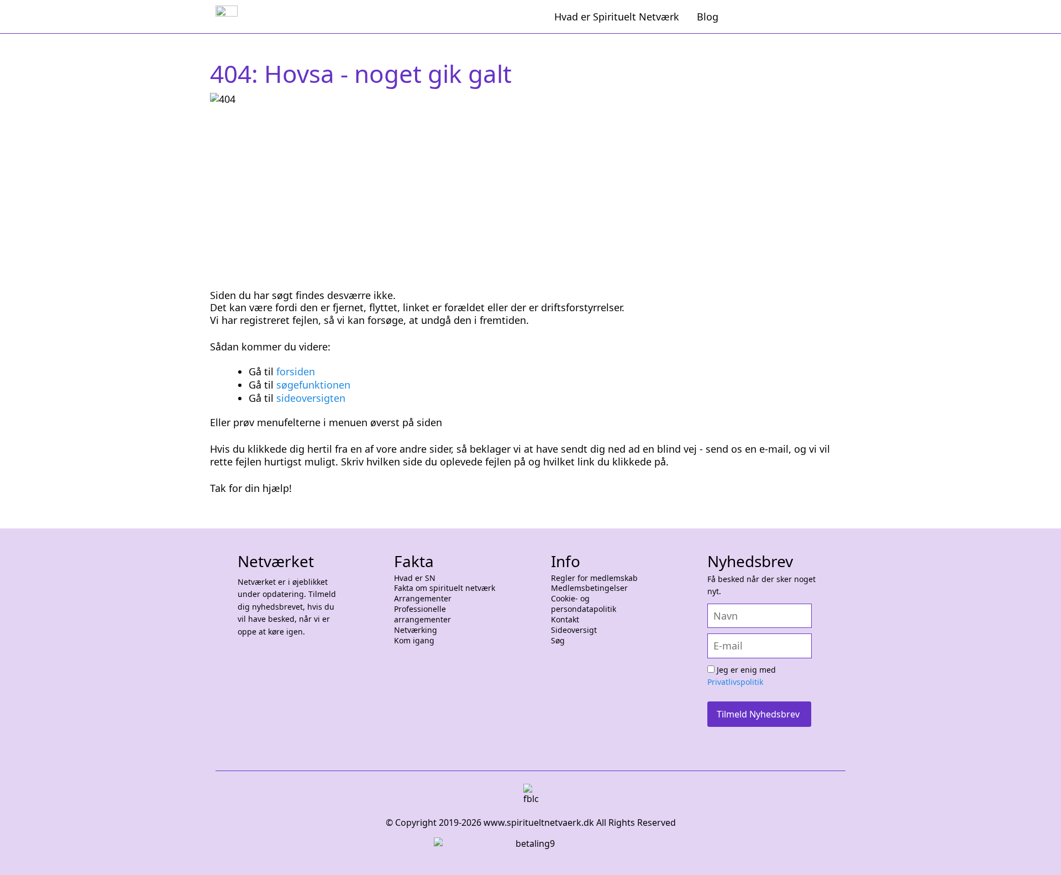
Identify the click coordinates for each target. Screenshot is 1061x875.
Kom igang (414, 641)
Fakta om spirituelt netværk (444, 588)
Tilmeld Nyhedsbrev (758, 714)
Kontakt (565, 620)
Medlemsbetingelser (589, 588)
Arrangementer (422, 599)
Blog (707, 16)
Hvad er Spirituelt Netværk (616, 16)
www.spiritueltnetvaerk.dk (537, 822)
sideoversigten (310, 398)
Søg (558, 641)
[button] (1039, 853)
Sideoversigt (574, 630)
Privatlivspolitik (735, 682)
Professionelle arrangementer (422, 614)
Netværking (415, 630)
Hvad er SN (414, 578)
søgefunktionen (313, 384)
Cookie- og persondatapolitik (583, 604)
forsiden (295, 371)
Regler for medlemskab (594, 578)
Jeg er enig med (741, 676)
